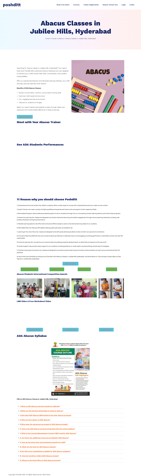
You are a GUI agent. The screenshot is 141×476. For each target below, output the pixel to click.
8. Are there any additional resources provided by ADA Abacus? (44, 438)
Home (47, 38)
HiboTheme (46, 475)
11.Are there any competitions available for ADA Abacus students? (45, 451)
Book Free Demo (63, 5)
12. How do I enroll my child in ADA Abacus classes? (39, 456)
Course (53, 38)
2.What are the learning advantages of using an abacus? (41, 411)
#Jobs (131, 5)
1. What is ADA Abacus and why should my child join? (40, 406)
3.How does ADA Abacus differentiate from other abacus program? (45, 415)
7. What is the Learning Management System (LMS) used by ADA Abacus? (48, 433)
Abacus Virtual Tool (110, 5)
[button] (70, 406)
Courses (76, 5)
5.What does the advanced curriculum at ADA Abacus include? (44, 424)
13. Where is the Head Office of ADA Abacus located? (40, 460)
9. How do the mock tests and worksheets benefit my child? (43, 442)
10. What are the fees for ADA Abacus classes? (38, 447)
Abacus (61, 38)
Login (123, 5)
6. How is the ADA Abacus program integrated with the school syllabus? (47, 429)
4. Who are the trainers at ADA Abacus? (35, 420)
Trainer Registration (91, 5)
